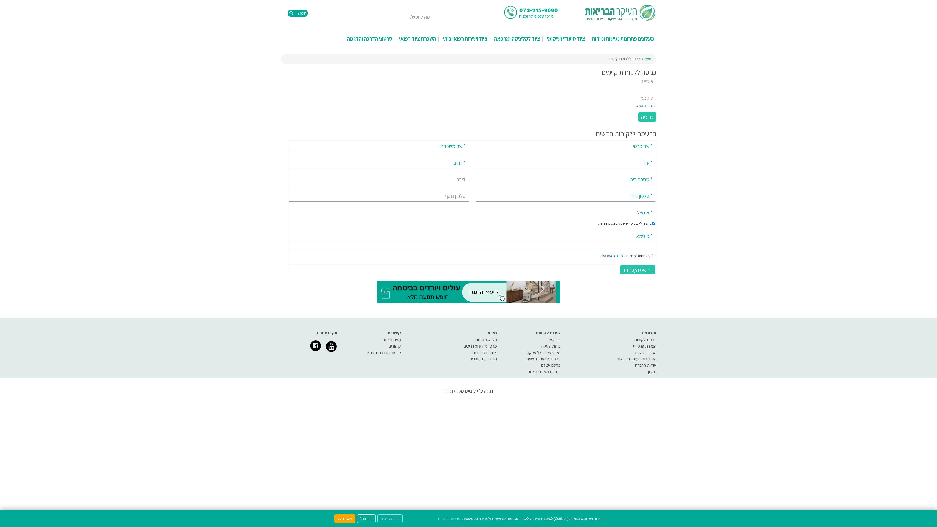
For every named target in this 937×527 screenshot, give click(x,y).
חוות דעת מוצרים (483, 359)
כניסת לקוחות (645, 340)
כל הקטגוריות (486, 340)
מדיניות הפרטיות (611, 256)
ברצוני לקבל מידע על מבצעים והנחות (625, 223)
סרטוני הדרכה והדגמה (369, 38)
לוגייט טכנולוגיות (460, 391)
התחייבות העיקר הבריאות (636, 359)
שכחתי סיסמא (646, 106)
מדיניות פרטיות (449, 518)
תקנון (652, 371)
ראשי (649, 58)
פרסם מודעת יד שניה (543, 359)
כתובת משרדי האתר (544, 371)
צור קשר (553, 340)
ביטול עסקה (550, 346)
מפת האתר (392, 340)
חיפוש (301, 13)
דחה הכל (366, 519)
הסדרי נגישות (645, 352)
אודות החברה (645, 365)
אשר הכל (345, 518)
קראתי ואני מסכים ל (626, 256)
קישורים (394, 346)
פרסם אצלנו (550, 365)
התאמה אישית (390, 519)
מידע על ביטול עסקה (543, 352)
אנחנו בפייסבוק (485, 352)
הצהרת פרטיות (644, 346)
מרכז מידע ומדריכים (480, 346)
